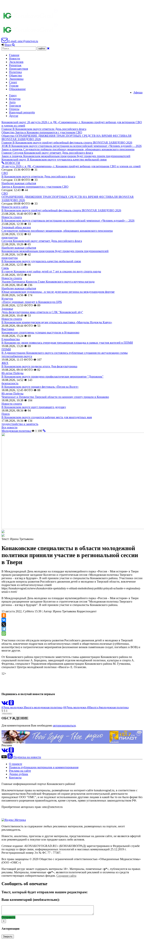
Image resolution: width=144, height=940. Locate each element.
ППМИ (6, 349)
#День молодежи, (13, 707)
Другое (13, 115)
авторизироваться (64, 725)
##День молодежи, (75, 707)
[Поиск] (13, 44)
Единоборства (11, 339)
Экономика (16, 78)
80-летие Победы (12, 373)
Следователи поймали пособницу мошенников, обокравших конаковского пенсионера (57, 230)
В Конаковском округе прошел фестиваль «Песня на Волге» (40, 386)
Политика (15, 72)
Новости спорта (12, 217)
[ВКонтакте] (4, 620)
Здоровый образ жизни (16, 227)
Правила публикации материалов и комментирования (43, 767)
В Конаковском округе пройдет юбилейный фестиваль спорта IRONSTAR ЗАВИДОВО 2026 (61, 210)
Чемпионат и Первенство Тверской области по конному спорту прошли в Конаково (55, 396)
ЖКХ (5, 363)
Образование (17, 89)
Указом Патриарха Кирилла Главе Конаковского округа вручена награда (48, 281)
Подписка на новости (27, 757)
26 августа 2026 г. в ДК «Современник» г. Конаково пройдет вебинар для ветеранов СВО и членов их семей (71, 166)
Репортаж (15, 65)
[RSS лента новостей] (10, 757)
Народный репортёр (22, 112)
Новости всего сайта (15, 207)
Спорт (13, 82)
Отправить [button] (8, 917)
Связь (5, 268)
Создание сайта (66, 875)
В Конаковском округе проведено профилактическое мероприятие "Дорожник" (53, 376)
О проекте (15, 764)
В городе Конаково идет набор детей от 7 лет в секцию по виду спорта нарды (51, 271)
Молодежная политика (17, 430)
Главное (14, 55)
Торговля (15, 105)
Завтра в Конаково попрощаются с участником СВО (35, 186)
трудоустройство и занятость (20, 424)
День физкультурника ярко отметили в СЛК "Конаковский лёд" (42, 312)
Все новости (9, 427)
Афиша (137, 92)
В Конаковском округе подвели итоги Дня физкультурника (39, 366)
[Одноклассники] (4, 615)
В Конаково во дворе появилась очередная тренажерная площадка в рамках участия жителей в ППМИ (67, 342)
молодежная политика (48, 707)
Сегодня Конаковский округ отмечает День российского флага (42, 240)
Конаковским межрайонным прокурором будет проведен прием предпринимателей (55, 251)
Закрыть (7, 936)
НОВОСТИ (12, 162)
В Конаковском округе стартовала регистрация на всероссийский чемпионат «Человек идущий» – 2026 (68, 220)
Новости (14, 58)
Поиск (6, 413)
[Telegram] (4, 629)
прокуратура (10, 237)
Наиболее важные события (19, 183)
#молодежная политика (114, 707)
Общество (15, 75)
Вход (8, 44)
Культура (14, 98)
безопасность (10, 383)
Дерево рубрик (18, 774)
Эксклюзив (16, 61)
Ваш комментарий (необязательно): (31, 900)
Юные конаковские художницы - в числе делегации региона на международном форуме (58, 291)
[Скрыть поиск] (48, 48)
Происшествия (18, 68)
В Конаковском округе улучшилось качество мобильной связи (41, 261)
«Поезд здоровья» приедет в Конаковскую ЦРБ (32, 302)
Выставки (8, 329)
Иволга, (29, 707)
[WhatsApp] (4, 633)
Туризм (13, 85)
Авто (12, 102)
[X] (4, 624)
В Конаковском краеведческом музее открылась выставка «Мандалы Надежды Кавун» (57, 322)
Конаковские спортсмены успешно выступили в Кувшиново (40, 332)
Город (12, 95)
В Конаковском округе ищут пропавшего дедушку (34, 407)
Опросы (14, 109)
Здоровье (7, 308)
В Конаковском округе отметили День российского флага (38, 176)
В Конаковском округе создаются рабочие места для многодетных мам (47, 417)
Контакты (15, 777)
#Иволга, (93, 707)
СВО (5, 173)
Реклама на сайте (20, 770)
